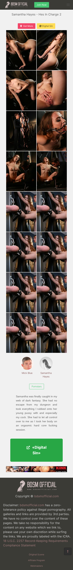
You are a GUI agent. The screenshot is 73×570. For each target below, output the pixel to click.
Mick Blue (27, 373)
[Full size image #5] (52, 131)
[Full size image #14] (21, 333)
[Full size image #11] (52, 252)
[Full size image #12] (21, 292)
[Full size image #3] (52, 91)
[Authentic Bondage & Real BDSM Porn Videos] (36, 471)
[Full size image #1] (52, 50)
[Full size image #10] (21, 252)
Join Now (42, 4)
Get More (28, 26)
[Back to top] (68, 551)
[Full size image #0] (21, 50)
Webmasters (36, 566)
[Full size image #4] (21, 131)
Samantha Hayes (46, 375)
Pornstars (37, 386)
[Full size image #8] (21, 212)
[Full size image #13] (52, 292)
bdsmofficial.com (46, 496)
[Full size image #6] (21, 171)
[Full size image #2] (21, 91)
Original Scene (36, 554)
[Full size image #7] (52, 171)
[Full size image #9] (52, 212)
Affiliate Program (36, 560)
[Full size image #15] (52, 333)
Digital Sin (47, 26)
